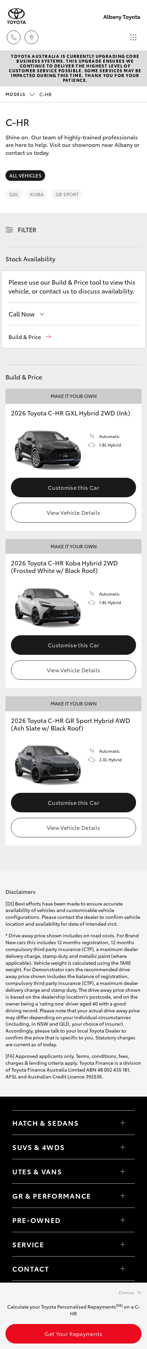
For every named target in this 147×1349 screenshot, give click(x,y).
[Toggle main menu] (133, 37)
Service (28, 1244)
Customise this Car (73, 487)
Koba (37, 194)
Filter (27, 229)
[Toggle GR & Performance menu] (123, 1196)
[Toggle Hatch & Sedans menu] (123, 1123)
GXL (13, 194)
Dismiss (126, 1292)
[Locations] (31, 37)
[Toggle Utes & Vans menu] (123, 1171)
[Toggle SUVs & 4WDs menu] (123, 1147)
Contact (30, 1268)
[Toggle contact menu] (123, 1220)
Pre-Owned (36, 1220)
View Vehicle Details (73, 512)
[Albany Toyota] (16, 16)
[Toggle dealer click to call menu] (14, 37)
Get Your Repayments (73, 1333)
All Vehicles (25, 175)
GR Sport (67, 194)
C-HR (28, 94)
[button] (30, 337)
